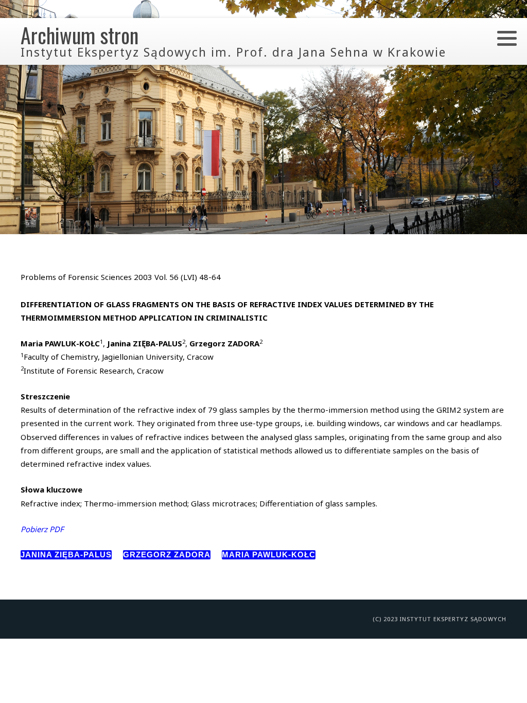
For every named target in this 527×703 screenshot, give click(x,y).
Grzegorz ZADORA (166, 554)
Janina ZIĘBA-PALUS (66, 554)
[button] (507, 38)
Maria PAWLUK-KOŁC (268, 554)
